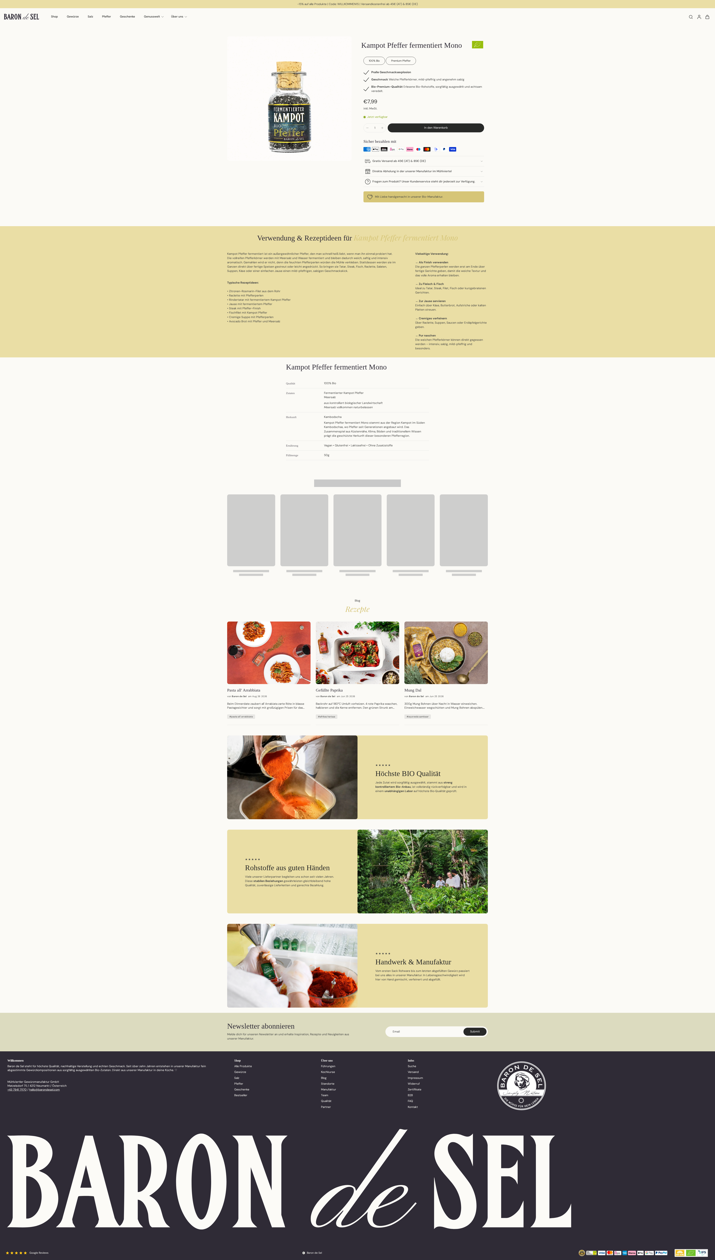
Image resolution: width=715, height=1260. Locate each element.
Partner (326, 1107)
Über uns (177, 16)
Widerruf (414, 1084)
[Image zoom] (289, 98)
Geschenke (127, 16)
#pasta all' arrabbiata (241, 716)
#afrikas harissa (326, 716)
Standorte (327, 1084)
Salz (90, 16)
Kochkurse (328, 1072)
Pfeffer (106, 16)
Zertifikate (414, 1089)
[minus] (367, 128)
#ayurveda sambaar (418, 716)
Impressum (415, 1078)
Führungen (328, 1066)
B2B (410, 1095)
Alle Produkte (243, 1066)
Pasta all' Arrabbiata (243, 690)
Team (324, 1095)
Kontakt (413, 1107)
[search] (691, 16)
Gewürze (73, 16)
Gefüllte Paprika (329, 690)
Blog (324, 1078)
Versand (413, 1072)
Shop (54, 16)
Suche (412, 1066)
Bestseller (240, 1095)
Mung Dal (412, 690)
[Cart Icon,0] (707, 17)
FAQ (410, 1101)
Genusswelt (152, 16)
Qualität (326, 1101)
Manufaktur (328, 1089)
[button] (436, 127)
